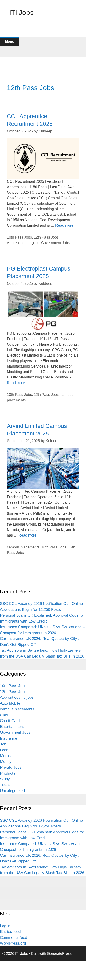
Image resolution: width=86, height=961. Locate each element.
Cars (4, 715)
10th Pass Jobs (19, 237)
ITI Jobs (21, 12)
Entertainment (12, 727)
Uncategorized (12, 791)
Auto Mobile (10, 703)
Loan (4, 750)
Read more (64, 225)
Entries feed (10, 931)
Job (3, 744)
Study (5, 779)
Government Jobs (55, 243)
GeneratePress (59, 954)
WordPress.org (13, 943)
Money (5, 762)
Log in (5, 926)
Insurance (8, 738)
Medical (6, 756)
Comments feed (13, 937)
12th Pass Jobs (46, 237)
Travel (5, 785)
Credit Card (10, 721)
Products (7, 773)
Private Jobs (11, 767)
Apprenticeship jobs (23, 243)
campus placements (23, 547)
